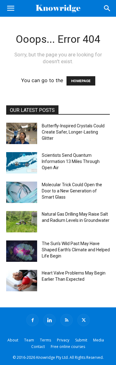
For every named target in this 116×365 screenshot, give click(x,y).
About (12, 340)
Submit (81, 340)
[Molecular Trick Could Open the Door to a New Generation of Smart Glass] (21, 192)
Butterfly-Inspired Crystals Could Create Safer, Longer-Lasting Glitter (73, 132)
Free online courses (68, 346)
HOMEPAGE (81, 81)
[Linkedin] (49, 320)
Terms (45, 340)
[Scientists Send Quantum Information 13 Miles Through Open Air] (21, 163)
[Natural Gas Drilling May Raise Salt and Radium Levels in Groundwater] (21, 221)
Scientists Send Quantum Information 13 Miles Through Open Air (71, 161)
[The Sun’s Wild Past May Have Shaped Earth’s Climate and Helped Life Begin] (21, 251)
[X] (83, 320)
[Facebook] (32, 320)
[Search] (107, 8)
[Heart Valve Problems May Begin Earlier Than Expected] (21, 280)
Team (29, 340)
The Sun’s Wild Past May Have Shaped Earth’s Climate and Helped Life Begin (76, 249)
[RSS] (66, 320)
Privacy (63, 340)
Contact (38, 346)
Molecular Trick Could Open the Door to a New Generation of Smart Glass (72, 191)
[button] (10, 8)
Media (98, 340)
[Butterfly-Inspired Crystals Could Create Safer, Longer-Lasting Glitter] (21, 133)
